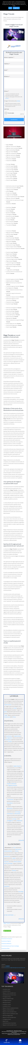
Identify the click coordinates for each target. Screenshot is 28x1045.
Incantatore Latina (6, 989)
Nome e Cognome (9, 57)
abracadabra (10, 803)
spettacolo (17, 849)
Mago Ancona (5, 1021)
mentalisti (6, 886)
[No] (26, 5)
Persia (14, 717)
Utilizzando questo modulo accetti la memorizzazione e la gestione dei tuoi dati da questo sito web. (13, 105)
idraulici (19, 861)
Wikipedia (21, 840)
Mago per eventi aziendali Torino (9, 1017)
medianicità (19, 820)
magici (13, 858)
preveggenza (10, 820)
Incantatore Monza (6, 991)
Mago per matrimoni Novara (8, 1010)
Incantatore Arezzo (7, 1006)
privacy (7, 98)
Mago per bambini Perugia (8, 998)
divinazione (9, 808)
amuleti (9, 783)
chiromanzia (17, 813)
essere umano (8, 704)
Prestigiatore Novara (7, 1000)
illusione (14, 870)
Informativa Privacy (6, 1031)
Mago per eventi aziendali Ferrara (9, 1011)
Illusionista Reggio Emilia (8, 1015)
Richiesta (7, 76)
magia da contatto (12, 785)
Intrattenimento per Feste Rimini (9, 1023)
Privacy (6, 91)
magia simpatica (17, 766)
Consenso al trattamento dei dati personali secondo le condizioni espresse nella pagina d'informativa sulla (14, 96)
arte (14, 847)
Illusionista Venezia (6, 1002)
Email (6, 70)
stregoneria (9, 737)
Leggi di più (16, 8)
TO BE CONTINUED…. (9, 915)
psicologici (10, 863)
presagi (14, 819)
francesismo (7, 856)
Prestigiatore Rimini (7, 1019)
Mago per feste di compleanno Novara (10, 1008)
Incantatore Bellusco (6, 943)
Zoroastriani (7, 717)
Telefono (7, 63)
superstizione (17, 736)
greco (5, 711)
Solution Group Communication (14, 1034)
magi (6, 715)
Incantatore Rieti (5, 948)
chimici (15, 861)
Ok (10, 8)
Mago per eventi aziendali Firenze (10, 1025)
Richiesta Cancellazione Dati (15, 1031)
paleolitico (8, 739)
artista (16, 851)
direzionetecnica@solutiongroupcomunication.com (14, 967)
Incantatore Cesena (7, 1004)
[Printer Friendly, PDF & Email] (7, 930)
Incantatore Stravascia (6, 938)
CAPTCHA (6, 109)
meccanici (6, 861)
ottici (5, 863)
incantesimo (10, 799)
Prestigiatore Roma (7, 996)
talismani (13, 783)
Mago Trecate (6, 923)
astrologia (17, 811)
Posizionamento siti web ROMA (19, 1033)
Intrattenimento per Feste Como (9, 994)
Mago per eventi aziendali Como (9, 993)
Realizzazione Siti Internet (7, 1033)
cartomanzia (10, 813)
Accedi (15, 1032)
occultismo (8, 736)
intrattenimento (8, 851)
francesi (10, 741)
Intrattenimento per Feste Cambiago (10, 946)
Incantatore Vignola (6, 941)
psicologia (20, 891)
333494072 (7, 966)
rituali (15, 708)
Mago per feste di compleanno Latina (10, 1013)
